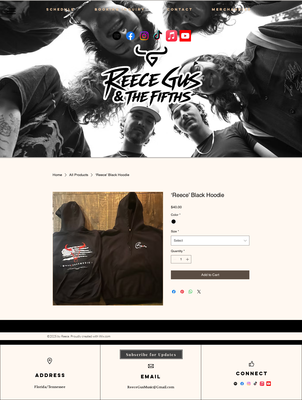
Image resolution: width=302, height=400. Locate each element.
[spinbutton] (181, 259)
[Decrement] (174, 259)
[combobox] (210, 240)
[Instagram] (144, 36)
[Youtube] (185, 36)
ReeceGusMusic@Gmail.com (150, 387)
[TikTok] (158, 36)
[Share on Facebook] (173, 291)
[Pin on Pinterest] (182, 291)
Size (175, 231)
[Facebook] (130, 36)
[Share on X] (199, 291)
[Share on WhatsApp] (190, 291)
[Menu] (11, 11)
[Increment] (188, 259)
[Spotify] (116, 36)
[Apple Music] (171, 36)
